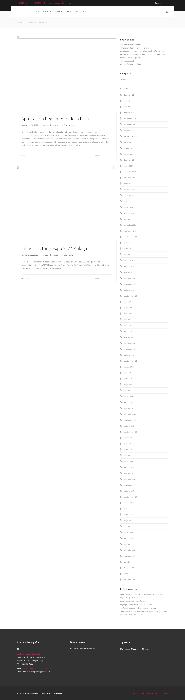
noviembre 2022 (130, 178)
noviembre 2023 (130, 124)
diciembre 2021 (130, 225)
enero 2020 (128, 337)
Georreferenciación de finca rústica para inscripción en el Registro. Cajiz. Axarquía (141, 596)
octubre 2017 (129, 491)
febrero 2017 (129, 538)
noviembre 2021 (130, 231)
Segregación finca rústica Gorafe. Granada (136, 604)
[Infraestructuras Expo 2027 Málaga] (65, 203)
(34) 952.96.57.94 (24, 3)
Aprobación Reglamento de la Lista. (56, 119)
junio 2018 (128, 449)
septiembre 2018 (130, 432)
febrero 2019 (129, 402)
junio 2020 (128, 308)
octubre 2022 (129, 183)
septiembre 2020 (130, 296)
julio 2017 (127, 509)
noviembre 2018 (130, 420)
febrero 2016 (129, 568)
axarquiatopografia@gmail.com (59, 3)
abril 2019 (127, 390)
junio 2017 (128, 514)
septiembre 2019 (130, 361)
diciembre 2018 (130, 414)
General (123, 79)
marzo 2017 (128, 532)
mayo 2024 (128, 101)
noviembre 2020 (130, 284)
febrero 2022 (129, 213)
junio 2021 (128, 249)
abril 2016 (127, 562)
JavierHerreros (51, 125)
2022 (35, 23)
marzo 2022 (128, 207)
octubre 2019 (129, 355)
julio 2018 (127, 444)
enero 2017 (128, 544)
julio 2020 (127, 302)
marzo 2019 (128, 396)
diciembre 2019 (130, 343)
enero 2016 (128, 574)
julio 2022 (127, 201)
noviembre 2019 (130, 349)
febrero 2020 (129, 331)
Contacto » (164, 693)
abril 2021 (127, 254)
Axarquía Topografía (24, 23)
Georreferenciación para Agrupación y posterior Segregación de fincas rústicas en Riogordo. (143, 613)
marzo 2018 (128, 461)
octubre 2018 (129, 426)
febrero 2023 (129, 160)
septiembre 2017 (130, 497)
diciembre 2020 (130, 278)
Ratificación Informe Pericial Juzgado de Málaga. (138, 608)
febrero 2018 (129, 467)
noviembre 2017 (130, 485)
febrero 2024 (129, 113)
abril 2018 (127, 455)
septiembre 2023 (130, 136)
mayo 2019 (128, 384)
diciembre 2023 (130, 118)
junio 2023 (128, 148)
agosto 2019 (129, 367)
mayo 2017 (128, 520)
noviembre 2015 (130, 580)
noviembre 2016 (130, 556)
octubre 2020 (129, 290)
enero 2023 (128, 166)
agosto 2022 (129, 195)
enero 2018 (128, 473)
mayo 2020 (128, 314)
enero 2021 (128, 272)
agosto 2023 (129, 142)
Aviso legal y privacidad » (149, 693)
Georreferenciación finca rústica (132, 601)
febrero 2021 (129, 266)
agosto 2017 (129, 503)
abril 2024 (127, 107)
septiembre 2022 (130, 189)
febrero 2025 (129, 95)
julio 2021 (127, 243)
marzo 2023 (128, 154)
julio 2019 (127, 373)
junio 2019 (128, 379)
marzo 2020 (128, 325)
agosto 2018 (129, 438)
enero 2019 (128, 408)
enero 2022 (128, 219)
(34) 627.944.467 (39, 3)
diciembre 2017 (130, 479)
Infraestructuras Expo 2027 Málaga (54, 248)
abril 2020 (127, 319)
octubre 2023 (129, 130)
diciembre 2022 (130, 172)
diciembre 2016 (130, 550)
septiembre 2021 (130, 237)
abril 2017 (127, 526)
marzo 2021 (128, 260)
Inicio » (135, 693)
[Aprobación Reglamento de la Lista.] (66, 73)
